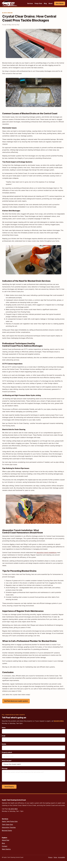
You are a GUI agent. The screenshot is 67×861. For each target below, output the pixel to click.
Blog (45, 3)
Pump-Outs (38, 3)
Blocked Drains (7, 830)
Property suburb (7, 752)
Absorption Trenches (9, 827)
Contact (4, 846)
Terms (55, 857)
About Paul (5, 840)
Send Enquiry (9, 786)
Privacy (50, 857)
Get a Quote (60, 3)
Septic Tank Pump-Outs (10, 821)
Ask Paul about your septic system (16, 701)
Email (3, 736)
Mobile (4, 744)
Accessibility (61, 857)
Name (3, 727)
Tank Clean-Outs (7, 824)
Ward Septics (6, 849)
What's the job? (6, 760)
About (50, 3)
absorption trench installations (46, 552)
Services (30, 3)
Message (5, 768)
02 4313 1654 (59, 721)
